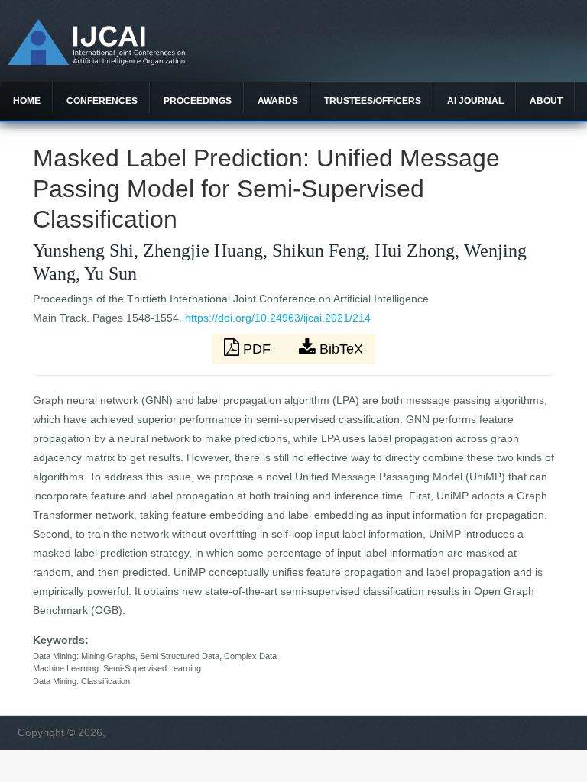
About (546, 100)
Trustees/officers (372, 100)
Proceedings (198, 100)
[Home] (96, 61)
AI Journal (475, 100)
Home (27, 100)
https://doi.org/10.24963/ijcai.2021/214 (278, 318)
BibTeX (339, 349)
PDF (256, 349)
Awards (278, 100)
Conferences (102, 100)
